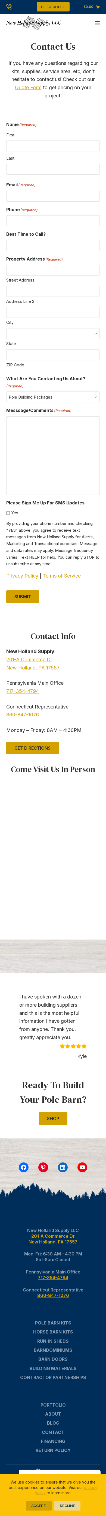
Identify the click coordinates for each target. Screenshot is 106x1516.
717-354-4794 (22, 691)
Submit (22, 596)
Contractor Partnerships (53, 1377)
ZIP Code (15, 364)
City (10, 322)
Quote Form (28, 87)
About (53, 1414)
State (11, 343)
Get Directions (32, 748)
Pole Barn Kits (53, 1323)
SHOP (53, 1118)
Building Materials (53, 1368)
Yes (14, 512)
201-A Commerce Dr (29, 659)
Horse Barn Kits (53, 1332)
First (10, 134)
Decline (67, 1505)
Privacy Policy (22, 576)
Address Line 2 (20, 301)
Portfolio (53, 1405)
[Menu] (97, 23)
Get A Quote (53, 7)
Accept (38, 1505)
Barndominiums (53, 1350)
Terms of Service (62, 576)
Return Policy (53, 1450)
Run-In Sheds (53, 1341)
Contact (53, 1432)
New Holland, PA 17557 (33, 668)
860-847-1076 (22, 714)
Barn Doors (53, 1359)
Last (10, 158)
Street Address (20, 280)
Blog (53, 1423)
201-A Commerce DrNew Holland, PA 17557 (53, 1239)
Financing (53, 1441)
